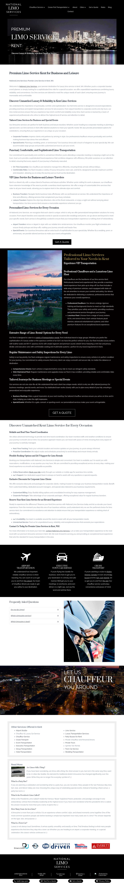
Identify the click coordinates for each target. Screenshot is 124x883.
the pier (105, 581)
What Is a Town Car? (19, 823)
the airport (28, 581)
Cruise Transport (22, 740)
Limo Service (70, 730)
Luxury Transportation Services (77, 734)
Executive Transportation (25, 746)
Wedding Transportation (74, 752)
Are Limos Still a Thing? (36, 767)
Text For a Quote (81, 874)
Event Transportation (24, 743)
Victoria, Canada (91, 575)
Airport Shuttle (21, 730)
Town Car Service (72, 749)
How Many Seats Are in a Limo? (23, 809)
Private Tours (70, 743)
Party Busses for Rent (73, 737)
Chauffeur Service (23, 737)
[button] (44, 7)
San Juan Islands (102, 578)
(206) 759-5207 (61, 874)
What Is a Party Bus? (19, 781)
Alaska (109, 572)
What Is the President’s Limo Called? (25, 795)
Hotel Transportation (23, 752)
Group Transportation (24, 749)
